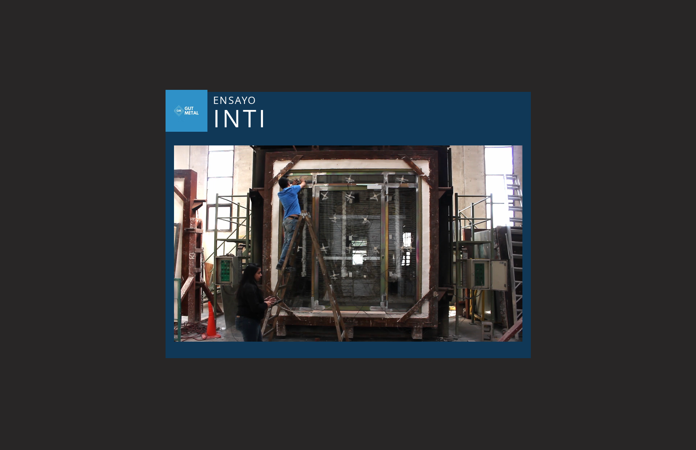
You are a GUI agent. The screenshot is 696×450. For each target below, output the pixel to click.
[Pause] (184, 331)
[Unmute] (198, 331)
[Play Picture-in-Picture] (498, 331)
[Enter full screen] (511, 331)
